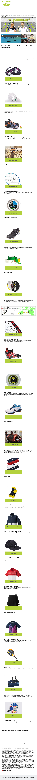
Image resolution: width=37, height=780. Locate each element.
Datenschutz (31, 777)
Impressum (26, 777)
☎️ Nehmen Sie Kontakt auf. (6, 770)
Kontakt (34, 777)
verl (24, 394)
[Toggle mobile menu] (35, 1)
